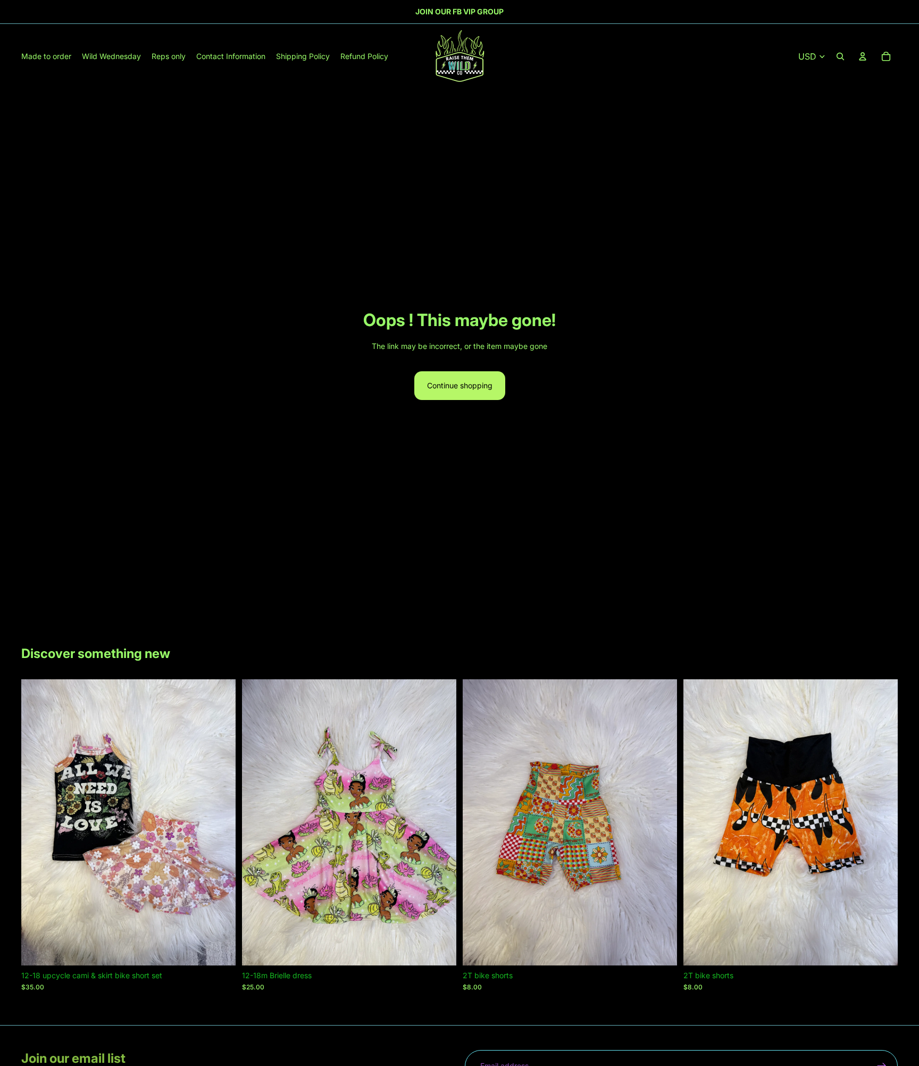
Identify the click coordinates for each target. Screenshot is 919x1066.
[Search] (840, 56)
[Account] (862, 56)
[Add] (219, 949)
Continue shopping (459, 385)
